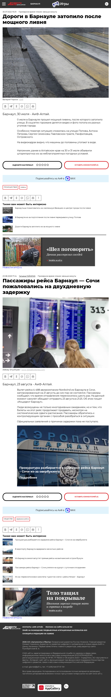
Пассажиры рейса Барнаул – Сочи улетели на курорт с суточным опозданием (50, 567)
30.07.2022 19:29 (9, 12)
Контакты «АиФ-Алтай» (32, 627)
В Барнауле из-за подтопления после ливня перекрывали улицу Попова (48, 217)
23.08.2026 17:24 (10, 276)
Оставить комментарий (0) (86, 165)
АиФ (21, 99)
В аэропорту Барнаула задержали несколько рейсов (39, 549)
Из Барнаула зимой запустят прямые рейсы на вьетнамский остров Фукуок (49, 558)
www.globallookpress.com (33, 370)
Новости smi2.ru (12, 267)
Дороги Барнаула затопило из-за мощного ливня (37, 226)
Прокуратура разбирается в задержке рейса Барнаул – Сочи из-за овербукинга (61, 469)
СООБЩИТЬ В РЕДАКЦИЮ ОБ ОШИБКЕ (38, 634)
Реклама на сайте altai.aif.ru (59, 627)
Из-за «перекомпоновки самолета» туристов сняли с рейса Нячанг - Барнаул (50, 577)
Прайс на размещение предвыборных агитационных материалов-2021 (54, 630)
